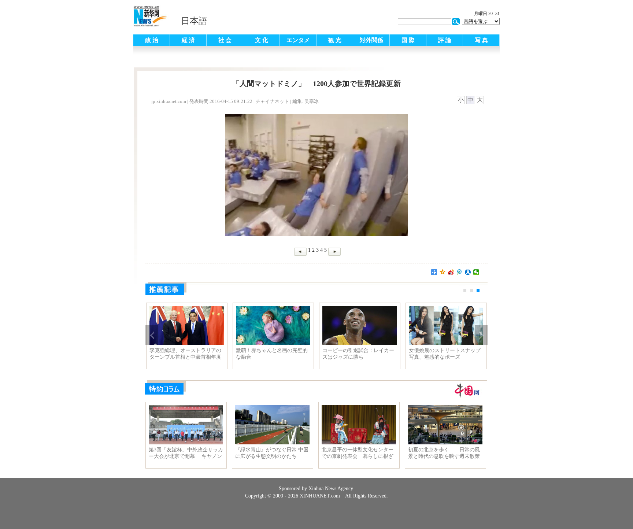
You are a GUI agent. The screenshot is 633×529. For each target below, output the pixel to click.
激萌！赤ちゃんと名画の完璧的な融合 (272, 354)
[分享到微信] (476, 272)
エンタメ (298, 40)
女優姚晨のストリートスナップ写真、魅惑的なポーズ (445, 354)
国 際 (408, 40)
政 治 (151, 40)
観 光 (334, 40)
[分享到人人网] (468, 272)
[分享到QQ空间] (443, 272)
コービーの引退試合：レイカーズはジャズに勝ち (358, 354)
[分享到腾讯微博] (459, 272)
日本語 (194, 21)
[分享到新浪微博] (451, 272)
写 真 (481, 40)
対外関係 (371, 40)
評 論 (444, 40)
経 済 (188, 40)
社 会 (225, 40)
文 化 (261, 40)
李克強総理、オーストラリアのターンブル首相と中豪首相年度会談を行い (185, 354)
